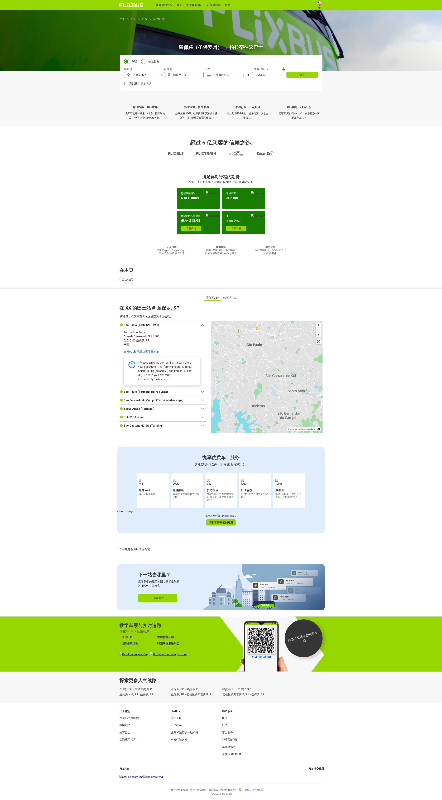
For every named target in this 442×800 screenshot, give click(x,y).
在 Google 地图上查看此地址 (141, 351)
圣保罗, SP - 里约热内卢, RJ (136, 689)
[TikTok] (314, 777)
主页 (122, 19)
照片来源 (213, 789)
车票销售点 (229, 747)
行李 (225, 725)
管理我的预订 (230, 739)
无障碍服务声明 (228, 789)
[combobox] (147, 75)
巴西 (144, 19)
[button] (163, 325)
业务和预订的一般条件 (184, 732)
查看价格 (191, 228)
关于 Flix (176, 718)
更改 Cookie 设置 (254, 789)
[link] (221, 587)
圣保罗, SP (159, 19)
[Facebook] (309, 777)
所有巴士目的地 (129, 718)
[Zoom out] (318, 329)
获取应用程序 (127, 739)
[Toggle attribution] (319, 429)
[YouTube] (311, 777)
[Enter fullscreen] (318, 341)
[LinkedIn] (312, 777)
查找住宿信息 (137, 83)
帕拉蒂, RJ (229, 297)
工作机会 (176, 725)
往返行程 (153, 61)
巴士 (133, 19)
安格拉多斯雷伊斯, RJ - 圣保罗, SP (243, 694)
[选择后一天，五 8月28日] (248, 75)
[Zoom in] (318, 324)
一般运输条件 (179, 739)
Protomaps (293, 429)
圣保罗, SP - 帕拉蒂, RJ (185, 689)
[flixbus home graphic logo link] (131, 5)
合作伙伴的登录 (231, 754)
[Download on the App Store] (153, 777)
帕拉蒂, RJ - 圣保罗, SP (236, 689)
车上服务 (227, 732)
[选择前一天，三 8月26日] (243, 75)
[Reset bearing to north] (318, 335)
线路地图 (125, 725)
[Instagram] (310, 777)
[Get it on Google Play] (131, 777)
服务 (225, 718)
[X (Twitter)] (313, 777)
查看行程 (236, 228)
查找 (302, 74)
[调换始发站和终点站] (163, 75)
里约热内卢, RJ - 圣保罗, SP (136, 694)
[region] (267, 377)
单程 (134, 61)
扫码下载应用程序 (261, 657)
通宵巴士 (125, 732)
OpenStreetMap (308, 429)
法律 (192, 789)
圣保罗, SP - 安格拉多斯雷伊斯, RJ (192, 694)
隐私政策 (201, 789)
